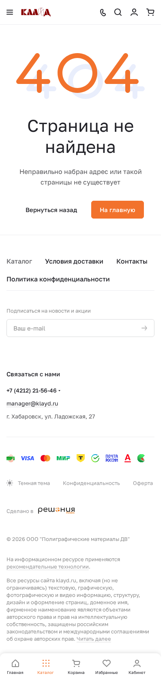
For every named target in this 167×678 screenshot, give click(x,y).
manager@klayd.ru (32, 403)
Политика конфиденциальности (58, 279)
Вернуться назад (51, 209)
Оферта (143, 483)
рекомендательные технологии (47, 566)
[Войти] (134, 12)
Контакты (132, 261)
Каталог (19, 261)
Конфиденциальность (91, 483)
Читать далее (94, 638)
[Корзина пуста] (150, 12)
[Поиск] (118, 12)
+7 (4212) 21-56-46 (31, 390)
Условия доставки (74, 261)
